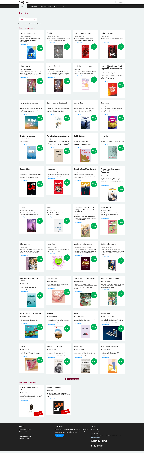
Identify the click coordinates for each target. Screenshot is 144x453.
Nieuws (55, 6)
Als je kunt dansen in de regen (58, 136)
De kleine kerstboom (108, 244)
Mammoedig (51, 169)
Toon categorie (22, 17)
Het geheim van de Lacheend (30, 313)
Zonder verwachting (27, 136)
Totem (49, 207)
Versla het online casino (83, 244)
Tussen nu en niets (54, 388)
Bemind (50, 313)
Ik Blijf (49, 33)
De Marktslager (79, 136)
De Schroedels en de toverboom (85, 278)
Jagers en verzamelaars (110, 278)
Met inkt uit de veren (54, 346)
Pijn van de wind (26, 66)
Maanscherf (105, 313)
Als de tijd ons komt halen (83, 66)
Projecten (23, 6)
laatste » (77, 379)
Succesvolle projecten (24, 434)
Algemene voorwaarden (25, 429)
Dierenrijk (23, 346)
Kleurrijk (104, 136)
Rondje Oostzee (106, 207)
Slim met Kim (25, 244)
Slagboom (25, 2)
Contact (62, 6)
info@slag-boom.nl (95, 437)
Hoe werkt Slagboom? (45, 6)
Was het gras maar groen (110, 346)
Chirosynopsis (52, 278)
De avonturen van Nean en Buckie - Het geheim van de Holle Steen (84, 209)
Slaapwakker (25, 169)
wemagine (100, 449)
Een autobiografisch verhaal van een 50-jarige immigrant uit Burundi (111, 68)
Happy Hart (51, 244)
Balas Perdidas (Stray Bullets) (85, 169)
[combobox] (28, 19)
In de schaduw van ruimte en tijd (31, 389)
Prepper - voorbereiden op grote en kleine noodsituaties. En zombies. (112, 171)
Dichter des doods (107, 33)
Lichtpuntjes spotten (27, 33)
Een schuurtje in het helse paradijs (29, 279)
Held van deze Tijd (53, 66)
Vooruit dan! (78, 103)
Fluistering (78, 346)
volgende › (71, 379)
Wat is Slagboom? (32, 6)
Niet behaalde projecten (25, 436)
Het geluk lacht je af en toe (29, 103)
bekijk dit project (24, 44)
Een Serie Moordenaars (82, 33)
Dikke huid (105, 103)
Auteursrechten (23, 431)
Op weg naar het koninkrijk (57, 103)
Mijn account (121, 2)
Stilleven (77, 313)
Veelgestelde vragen (24, 438)
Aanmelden (59, 435)
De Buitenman (25, 207)
